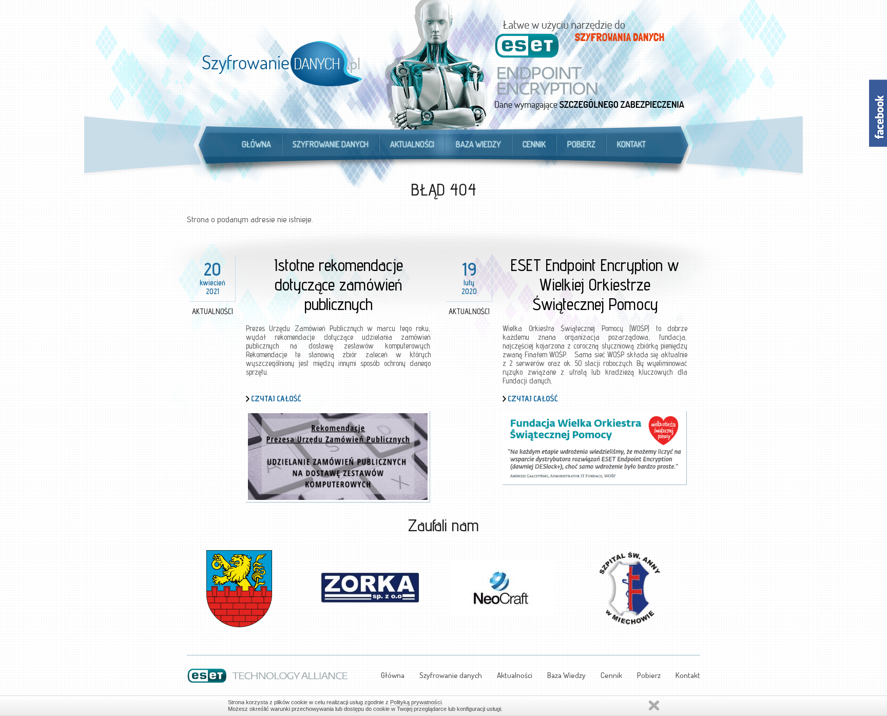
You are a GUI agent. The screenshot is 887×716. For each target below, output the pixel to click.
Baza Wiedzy (478, 144)
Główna (256, 144)
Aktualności (412, 144)
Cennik (534, 144)
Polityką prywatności (415, 702)
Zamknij (654, 705)
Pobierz (581, 144)
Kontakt (631, 144)
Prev (195, 582)
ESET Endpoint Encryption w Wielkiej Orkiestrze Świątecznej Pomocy (595, 284)
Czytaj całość (276, 398)
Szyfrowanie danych (331, 144)
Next (692, 582)
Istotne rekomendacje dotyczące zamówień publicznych (338, 284)
